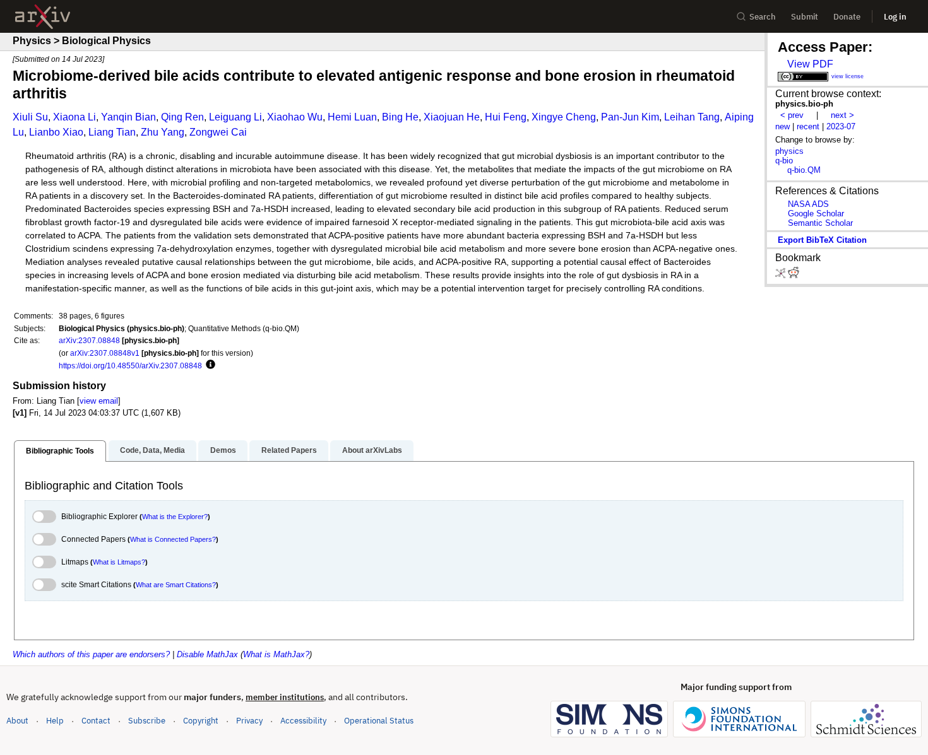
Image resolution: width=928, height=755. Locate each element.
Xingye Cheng (564, 117)
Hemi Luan (352, 117)
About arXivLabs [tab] (372, 450)
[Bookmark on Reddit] (793, 275)
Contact (95, 720)
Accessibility (303, 720)
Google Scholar (816, 213)
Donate (846, 16)
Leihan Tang (692, 117)
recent (808, 126)
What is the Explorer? (175, 516)
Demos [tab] (223, 450)
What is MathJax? (276, 654)
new (782, 126)
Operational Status (378, 720)
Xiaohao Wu (295, 117)
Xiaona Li (74, 117)
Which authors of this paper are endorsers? (91, 654)
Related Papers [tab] (289, 450)
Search (762, 16)
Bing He (400, 117)
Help (55, 720)
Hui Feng (505, 117)
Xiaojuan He (452, 117)
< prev (792, 115)
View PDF (810, 64)
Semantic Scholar (820, 223)
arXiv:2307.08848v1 (105, 353)
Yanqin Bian (128, 117)
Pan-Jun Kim (630, 117)
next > (842, 115)
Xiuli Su (30, 117)
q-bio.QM (804, 170)
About (17, 720)
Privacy (249, 720)
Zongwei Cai (218, 132)
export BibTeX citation (822, 240)
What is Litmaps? (119, 562)
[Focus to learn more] (208, 365)
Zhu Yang (162, 132)
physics (789, 151)
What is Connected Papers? (173, 539)
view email (99, 401)
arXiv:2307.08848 (89, 340)
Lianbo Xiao (56, 132)
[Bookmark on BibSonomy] (781, 275)
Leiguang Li (235, 117)
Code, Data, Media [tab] (152, 450)
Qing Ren (182, 117)
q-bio (784, 160)
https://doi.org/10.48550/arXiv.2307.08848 (130, 365)
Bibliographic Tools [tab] (60, 451)
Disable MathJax (207, 654)
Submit (804, 16)
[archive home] (42, 16)
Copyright (200, 720)
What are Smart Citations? (176, 584)
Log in (895, 16)
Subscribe (146, 720)
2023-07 (840, 126)
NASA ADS (808, 204)
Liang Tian (112, 132)
